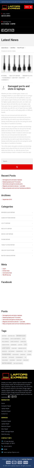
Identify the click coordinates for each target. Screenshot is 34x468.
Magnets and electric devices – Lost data (14, 186)
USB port (15, 78)
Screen (29, 354)
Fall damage (5, 341)
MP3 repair (11, 351)
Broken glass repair (8, 212)
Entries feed (6, 270)
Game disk (23, 341)
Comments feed (7, 273)
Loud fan (14, 348)
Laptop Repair (5, 408)
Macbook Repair (6, 411)
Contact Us (4, 414)
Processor (15, 354)
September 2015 (7, 199)
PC (25, 351)
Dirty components (15, 338)
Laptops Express (26, 459)
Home (3, 403)
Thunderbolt (6, 78)
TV (25, 357)
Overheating (19, 351)
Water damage (7, 363)
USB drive (12, 360)
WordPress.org (7, 275)
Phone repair (5, 239)
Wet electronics (18, 363)
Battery (4, 335)
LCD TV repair (5, 223)
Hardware (13, 344)
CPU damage (5, 338)
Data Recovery (5, 434)
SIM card (4, 357)
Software (11, 357)
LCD (25, 344)
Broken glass (20, 335)
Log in (4, 268)
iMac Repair (4, 429)
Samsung (22, 354)
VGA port (22, 78)
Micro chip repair (7, 234)
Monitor (4, 351)
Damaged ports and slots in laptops (12, 180)
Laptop (20, 344)
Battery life (11, 335)
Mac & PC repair (15, 75)
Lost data (6, 348)
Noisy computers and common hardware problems (17, 188)
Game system (5, 344)
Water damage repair (8, 255)
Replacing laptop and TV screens (12, 182)
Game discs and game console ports (12, 184)
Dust (23, 338)
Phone (29, 351)
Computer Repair (6, 406)
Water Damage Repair (7, 431)
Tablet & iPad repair (8, 245)
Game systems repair (8, 218)
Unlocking (5, 360)
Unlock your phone (7, 250)
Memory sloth (27, 75)
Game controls (15, 341)
